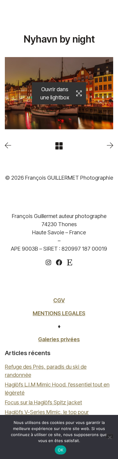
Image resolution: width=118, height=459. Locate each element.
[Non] (109, 436)
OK (61, 450)
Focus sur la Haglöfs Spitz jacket (43, 402)
